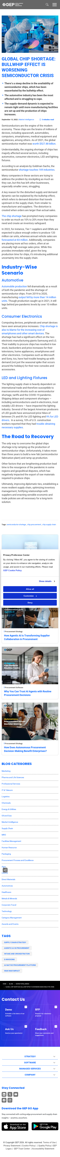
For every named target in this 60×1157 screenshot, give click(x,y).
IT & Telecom (7, 790)
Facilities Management (11, 841)
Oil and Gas (7, 816)
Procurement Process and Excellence (17, 860)
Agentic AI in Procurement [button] (16, 948)
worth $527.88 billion (44, 143)
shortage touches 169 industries (36, 169)
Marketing (6, 771)
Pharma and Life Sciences (13, 777)
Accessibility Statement (43, 1148)
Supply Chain (7, 828)
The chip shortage (12, 216)
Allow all (30, 589)
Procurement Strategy (13, 631)
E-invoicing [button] (9, 959)
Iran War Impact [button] (12, 971)
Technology (7, 911)
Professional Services (11, 784)
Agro (4, 867)
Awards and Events (10, 924)
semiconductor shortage (16, 524)
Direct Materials (8, 879)
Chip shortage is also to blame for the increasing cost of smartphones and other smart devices (30, 330)
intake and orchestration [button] (17, 954)
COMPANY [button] (30, 1074)
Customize (29, 596)
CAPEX (5, 873)
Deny (30, 603)
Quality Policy (44, 1145)
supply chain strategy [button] (15, 942)
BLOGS (11, 984)
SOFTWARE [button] (30, 1062)
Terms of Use (49, 1142)
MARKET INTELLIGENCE (22, 984)
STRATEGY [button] (30, 1056)
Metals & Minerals (9, 898)
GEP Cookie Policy (12, 570)
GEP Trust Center (22, 1148)
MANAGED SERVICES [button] (30, 1068)
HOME (4, 984)
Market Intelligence (26, 119)
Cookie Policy (28, 1145)
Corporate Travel (9, 905)
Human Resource (9, 847)
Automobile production (14, 286)
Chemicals (6, 803)
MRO (4, 835)
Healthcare (6, 892)
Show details (45, 581)
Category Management (12, 918)
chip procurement (34, 524)
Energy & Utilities (9, 809)
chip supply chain (49, 524)
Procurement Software (14, 687)
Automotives (7, 886)
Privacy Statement (11, 1145)
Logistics (5, 796)
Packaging (6, 854)
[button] (54, 4)
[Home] (12, 4)
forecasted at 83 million (15, 239)
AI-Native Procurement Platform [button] (20, 965)
